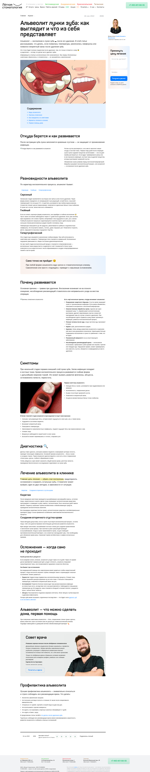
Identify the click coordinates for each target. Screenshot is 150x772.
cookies (75, 767)
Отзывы (61, 7)
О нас (92, 7)
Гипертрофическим (45, 190)
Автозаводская (52, 4)
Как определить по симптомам (39, 117)
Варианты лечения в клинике (38, 120)
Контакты (100, 7)
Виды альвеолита (34, 112)
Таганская (98, 4)
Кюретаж (24, 490)
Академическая (68, 4)
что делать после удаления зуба (51, 715)
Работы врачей (51, 7)
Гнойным (33, 190)
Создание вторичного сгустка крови (41, 490)
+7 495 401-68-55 (137, 5)
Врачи (42, 7)
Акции (73, 7)
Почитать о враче (35, 670)
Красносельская (84, 4)
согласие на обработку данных (118, 84)
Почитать (84, 7)
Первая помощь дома (36, 123)
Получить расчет (119, 78)
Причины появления (35, 115)
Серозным (24, 190)
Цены (37, 7)
